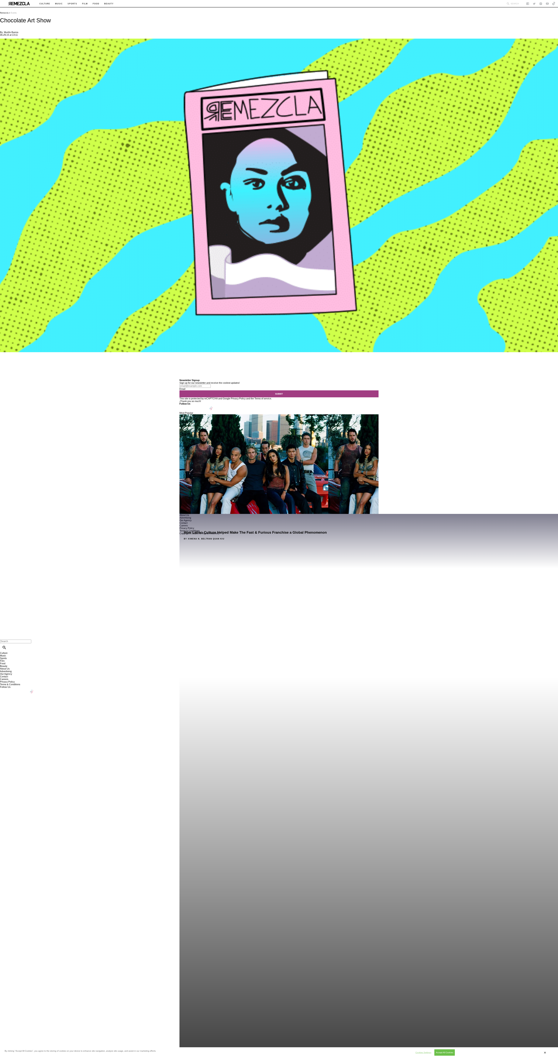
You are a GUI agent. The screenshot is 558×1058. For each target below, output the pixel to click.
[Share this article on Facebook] (10, 360)
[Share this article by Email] (24, 360)
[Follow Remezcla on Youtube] (204, 406)
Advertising (6, 671)
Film (2, 661)
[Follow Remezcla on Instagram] (541, 3)
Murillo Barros (11, 32)
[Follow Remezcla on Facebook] (527, 3)
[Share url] (3, 376)
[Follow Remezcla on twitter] (534, 3)
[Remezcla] (19, 3)
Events (14, 13)
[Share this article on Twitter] (17, 360)
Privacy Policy (238, 398)
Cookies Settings (423, 1052)
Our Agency (6, 674)
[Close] (545, 1052)
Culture (4, 653)
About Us (5, 668)
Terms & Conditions (10, 684)
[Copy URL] (7, 369)
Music (3, 655)
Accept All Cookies (444, 1052)
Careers (4, 679)
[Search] (508, 3)
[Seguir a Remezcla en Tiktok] (554, 3)
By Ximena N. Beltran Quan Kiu (204, 539)
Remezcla (4, 13)
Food (2, 663)
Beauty (3, 666)
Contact (4, 676)
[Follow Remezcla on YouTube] (547, 3)
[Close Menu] (3, 636)
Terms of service (262, 398)
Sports (3, 658)
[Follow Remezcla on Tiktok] (211, 406)
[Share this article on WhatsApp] (3, 360)
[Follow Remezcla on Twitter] (190, 406)
